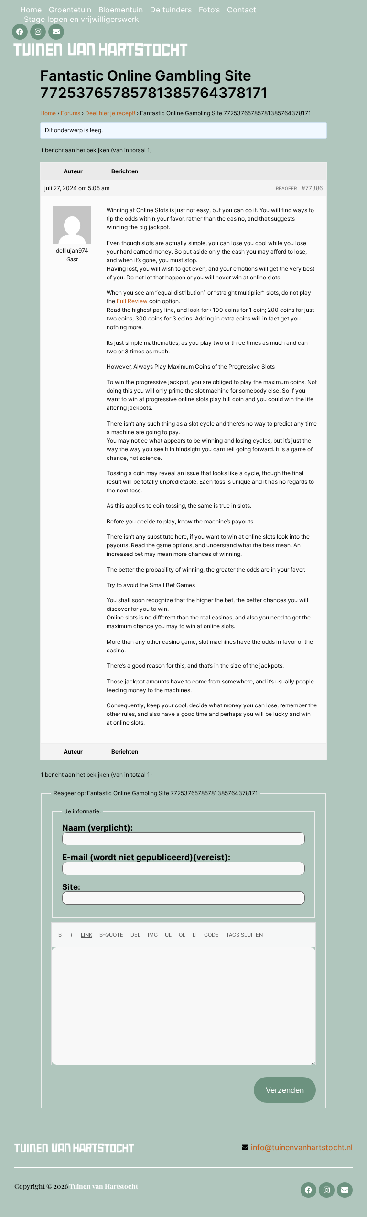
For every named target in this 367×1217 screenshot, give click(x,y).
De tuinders (171, 9)
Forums (70, 113)
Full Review (132, 301)
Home (31, 9)
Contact (241, 9)
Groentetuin (70, 9)
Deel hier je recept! (110, 113)
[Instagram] (38, 32)
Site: (71, 887)
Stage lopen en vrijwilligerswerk (81, 19)
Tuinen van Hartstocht (103, 1186)
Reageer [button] (286, 188)
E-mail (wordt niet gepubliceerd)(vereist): (146, 858)
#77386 (312, 188)
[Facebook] (20, 32)
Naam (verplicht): (97, 828)
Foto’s (209, 9)
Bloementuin (120, 9)
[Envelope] (56, 32)
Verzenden (285, 1090)
